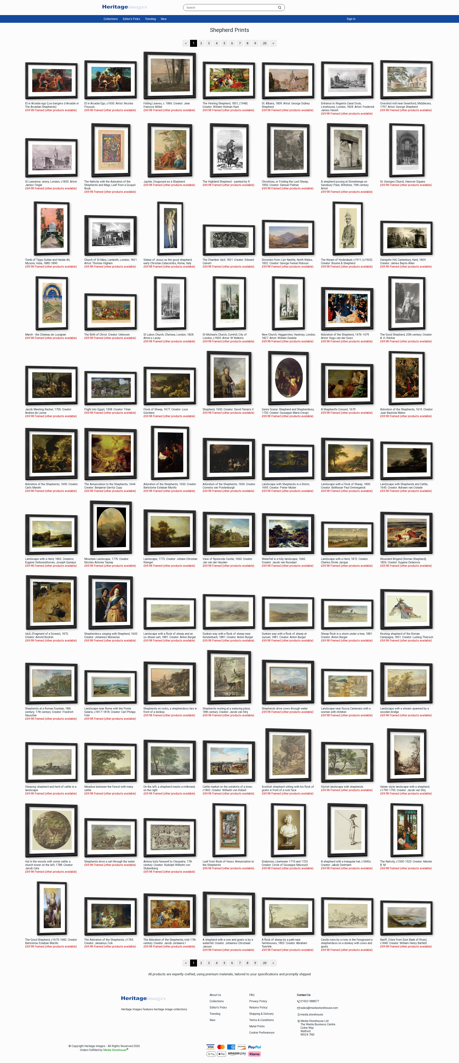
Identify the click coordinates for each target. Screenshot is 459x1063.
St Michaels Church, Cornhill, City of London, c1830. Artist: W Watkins (225, 336)
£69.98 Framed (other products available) (51, 110)
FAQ (251, 995)
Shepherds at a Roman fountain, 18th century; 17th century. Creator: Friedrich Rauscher (49, 712)
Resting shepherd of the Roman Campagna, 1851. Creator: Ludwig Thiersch (406, 635)
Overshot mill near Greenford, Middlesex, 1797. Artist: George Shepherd (405, 105)
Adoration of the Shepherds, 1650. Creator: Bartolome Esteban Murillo (170, 485)
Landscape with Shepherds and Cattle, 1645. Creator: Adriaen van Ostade (404, 485)
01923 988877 (310, 1001)
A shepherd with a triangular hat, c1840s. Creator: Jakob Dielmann (346, 863)
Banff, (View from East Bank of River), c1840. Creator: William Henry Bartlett (403, 941)
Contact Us (304, 995)
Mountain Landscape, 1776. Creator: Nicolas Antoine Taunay (106, 560)
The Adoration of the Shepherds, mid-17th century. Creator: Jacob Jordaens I (169, 941)
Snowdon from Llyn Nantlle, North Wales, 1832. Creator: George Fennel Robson (287, 261)
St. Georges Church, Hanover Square (402, 181)
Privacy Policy (258, 1001)
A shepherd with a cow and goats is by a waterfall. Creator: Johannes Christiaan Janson (228, 943)
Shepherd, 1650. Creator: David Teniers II (228, 409)
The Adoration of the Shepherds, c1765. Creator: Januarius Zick (109, 941)
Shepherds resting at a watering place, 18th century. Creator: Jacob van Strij (226, 710)
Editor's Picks (131, 19)
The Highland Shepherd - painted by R (226, 181)
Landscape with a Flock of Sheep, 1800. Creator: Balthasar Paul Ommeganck (346, 485)
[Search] (280, 7)
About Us (215, 995)
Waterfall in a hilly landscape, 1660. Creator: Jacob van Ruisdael (284, 560)
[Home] (124, 11)
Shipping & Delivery (261, 1013)
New (164, 19)
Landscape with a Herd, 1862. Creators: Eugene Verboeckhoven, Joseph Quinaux (50, 560)
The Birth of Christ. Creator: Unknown (107, 334)
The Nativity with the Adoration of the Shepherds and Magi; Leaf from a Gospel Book (110, 185)
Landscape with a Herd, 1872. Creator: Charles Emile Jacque (344, 560)
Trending (150, 19)
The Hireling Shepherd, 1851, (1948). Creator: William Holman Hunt (225, 105)
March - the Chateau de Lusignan (45, 334)
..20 (264, 43)
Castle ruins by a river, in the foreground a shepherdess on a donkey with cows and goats (347, 943)
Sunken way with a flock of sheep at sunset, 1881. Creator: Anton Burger (284, 635)
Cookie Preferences (262, 1032)
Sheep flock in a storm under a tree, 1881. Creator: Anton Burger (347, 635)
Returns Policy (258, 1007)
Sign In (351, 19)
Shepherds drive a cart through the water (109, 861)
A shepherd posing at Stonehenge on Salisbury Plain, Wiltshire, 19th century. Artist (345, 185)
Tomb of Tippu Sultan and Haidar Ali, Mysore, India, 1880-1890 (47, 261)
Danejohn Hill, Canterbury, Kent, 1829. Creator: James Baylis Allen (403, 261)
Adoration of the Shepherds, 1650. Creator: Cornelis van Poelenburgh (229, 485)
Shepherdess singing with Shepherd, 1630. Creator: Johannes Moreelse (111, 635)
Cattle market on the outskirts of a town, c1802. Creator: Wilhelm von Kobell (227, 788)
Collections (111, 19)
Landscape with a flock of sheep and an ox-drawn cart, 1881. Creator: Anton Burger (169, 635)
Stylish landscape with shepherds (342, 786)
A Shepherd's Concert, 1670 (338, 409)
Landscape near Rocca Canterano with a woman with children (346, 710)
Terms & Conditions (261, 1020)
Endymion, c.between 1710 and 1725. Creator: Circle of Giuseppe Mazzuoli (285, 863)
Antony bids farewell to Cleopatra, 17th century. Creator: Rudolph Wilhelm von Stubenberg (167, 865)
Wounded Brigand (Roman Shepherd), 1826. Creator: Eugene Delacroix (403, 560)
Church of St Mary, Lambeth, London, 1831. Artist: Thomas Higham (110, 261)
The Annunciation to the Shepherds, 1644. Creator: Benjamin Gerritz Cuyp (110, 485)
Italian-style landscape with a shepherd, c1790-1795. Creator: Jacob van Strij (405, 788)
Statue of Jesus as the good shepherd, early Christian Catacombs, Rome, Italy (167, 261)
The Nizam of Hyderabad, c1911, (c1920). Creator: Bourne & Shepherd (347, 261)
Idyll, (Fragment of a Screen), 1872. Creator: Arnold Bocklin (47, 635)
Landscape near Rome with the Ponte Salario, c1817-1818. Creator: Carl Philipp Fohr (110, 712)
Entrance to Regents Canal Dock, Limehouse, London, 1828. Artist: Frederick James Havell (347, 107)
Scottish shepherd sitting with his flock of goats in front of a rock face (288, 788)
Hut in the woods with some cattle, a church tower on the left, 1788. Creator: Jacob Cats (49, 865)
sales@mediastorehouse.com (319, 1008)
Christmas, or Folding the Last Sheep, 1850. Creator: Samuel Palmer (285, 183)
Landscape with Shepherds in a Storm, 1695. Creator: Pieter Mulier (286, 485)
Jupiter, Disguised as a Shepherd (164, 181)
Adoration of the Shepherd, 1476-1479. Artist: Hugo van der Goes (345, 336)
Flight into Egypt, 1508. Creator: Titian (107, 409)
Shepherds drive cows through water (285, 708)
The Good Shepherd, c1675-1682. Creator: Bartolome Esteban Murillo (51, 941)
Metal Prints (257, 1026)
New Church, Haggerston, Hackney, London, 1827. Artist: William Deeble (289, 336)
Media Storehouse (114, 1050)
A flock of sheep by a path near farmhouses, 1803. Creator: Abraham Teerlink (284, 943)
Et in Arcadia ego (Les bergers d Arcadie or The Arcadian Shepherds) (52, 105)
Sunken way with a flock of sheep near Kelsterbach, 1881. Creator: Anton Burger (228, 635)
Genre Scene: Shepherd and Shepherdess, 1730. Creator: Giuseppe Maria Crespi (288, 411)
